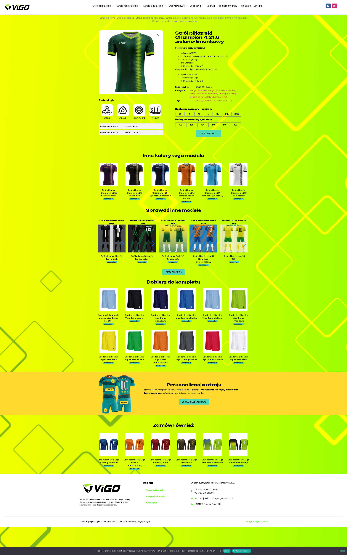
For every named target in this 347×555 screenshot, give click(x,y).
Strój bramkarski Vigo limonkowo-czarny (238, 461)
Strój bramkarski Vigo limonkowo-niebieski (212, 461)
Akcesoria (195, 5)
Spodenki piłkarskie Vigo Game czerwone (212, 358)
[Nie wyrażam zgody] (342, 551)
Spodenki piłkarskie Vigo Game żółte (108, 358)
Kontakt (257, 5)
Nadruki (211, 5)
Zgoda (226, 551)
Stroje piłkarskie (102, 5)
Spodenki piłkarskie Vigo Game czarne (134, 316)
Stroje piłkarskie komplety (150, 18)
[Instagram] (334, 6)
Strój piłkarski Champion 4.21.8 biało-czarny (238, 193)
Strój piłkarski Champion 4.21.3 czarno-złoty (134, 193)
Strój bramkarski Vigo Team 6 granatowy (108, 461)
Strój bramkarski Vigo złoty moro (186, 461)
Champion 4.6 (224, 100)
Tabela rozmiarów (227, 5)
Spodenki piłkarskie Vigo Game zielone (134, 358)
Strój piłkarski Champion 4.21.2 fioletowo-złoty (109, 193)
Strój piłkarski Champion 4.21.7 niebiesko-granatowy (212, 193)
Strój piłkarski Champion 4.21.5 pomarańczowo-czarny (187, 194)
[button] (158, 34)
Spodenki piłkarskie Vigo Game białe (238, 358)
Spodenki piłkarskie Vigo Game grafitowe (186, 358)
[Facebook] (328, 6)
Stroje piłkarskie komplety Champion (186, 18)
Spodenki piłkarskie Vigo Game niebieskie (186, 316)
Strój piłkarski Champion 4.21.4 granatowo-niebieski (160, 193)
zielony (199, 100)
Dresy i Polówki (176, 5)
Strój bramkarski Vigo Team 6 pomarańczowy (134, 463)
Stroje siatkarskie (153, 5)
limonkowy (210, 100)
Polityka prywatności (241, 551)
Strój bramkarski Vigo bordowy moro (160, 461)
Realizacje (245, 5)
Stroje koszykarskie (127, 5)
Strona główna (107, 18)
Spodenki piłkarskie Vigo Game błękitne (212, 316)
